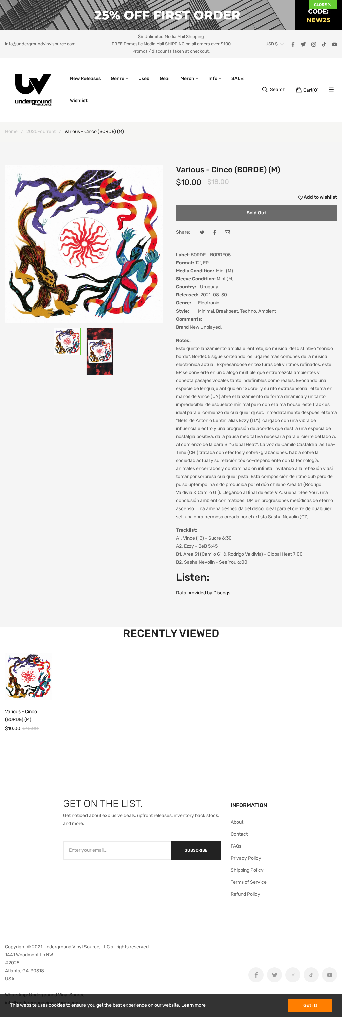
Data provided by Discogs (203, 593)
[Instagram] (313, 43)
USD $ (271, 44)
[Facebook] (293, 43)
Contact (239, 834)
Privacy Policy (246, 858)
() (311, 90)
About (237, 822)
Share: (183, 232)
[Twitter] (303, 43)
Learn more (193, 1005)
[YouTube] (334, 43)
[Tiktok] (324, 43)
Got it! (310, 1005)
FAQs (236, 846)
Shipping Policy (247, 870)
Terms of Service (249, 882)
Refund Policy (245, 894)
